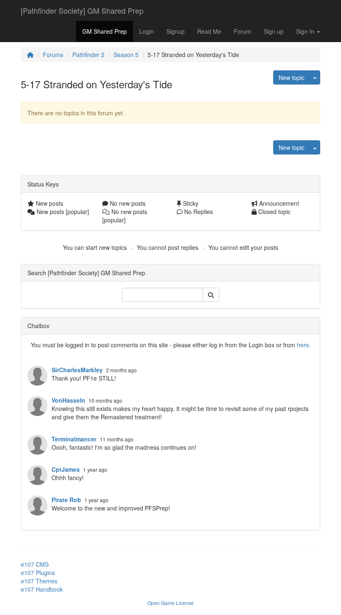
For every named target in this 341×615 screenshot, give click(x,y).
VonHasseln (68, 400)
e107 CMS (35, 564)
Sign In (306, 31)
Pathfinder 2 (88, 54)
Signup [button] (175, 31)
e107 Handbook (42, 589)
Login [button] (146, 31)
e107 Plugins (38, 572)
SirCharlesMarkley (77, 370)
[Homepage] (30, 54)
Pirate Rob (66, 499)
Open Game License (170, 602)
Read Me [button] (209, 31)
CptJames (66, 469)
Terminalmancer (74, 439)
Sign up (274, 31)
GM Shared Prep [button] (104, 31)
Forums (53, 54)
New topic (291, 77)
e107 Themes (39, 581)
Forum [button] (242, 31)
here (303, 345)
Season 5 (126, 54)
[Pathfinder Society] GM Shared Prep (82, 10)
